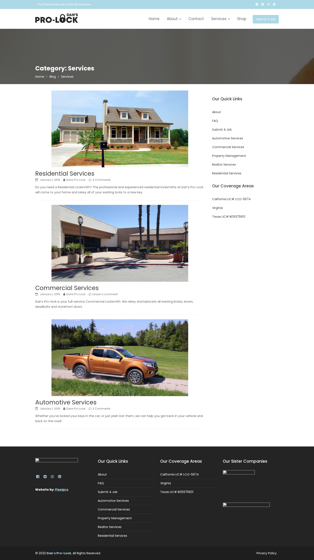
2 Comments (101, 409)
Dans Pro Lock (75, 180)
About (172, 18)
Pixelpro (61, 489)
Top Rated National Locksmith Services (64, 4)
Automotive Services (66, 402)
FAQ (215, 121)
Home (154, 18)
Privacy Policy (267, 553)
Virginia (217, 208)
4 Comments (101, 180)
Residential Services (64, 173)
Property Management (229, 156)
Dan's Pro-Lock (59, 553)
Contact (196, 18)
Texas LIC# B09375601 (228, 216)
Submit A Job (266, 19)
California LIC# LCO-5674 (231, 199)
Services (218, 18)
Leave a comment (105, 294)
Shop (241, 18)
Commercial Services (67, 288)
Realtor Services (224, 164)
